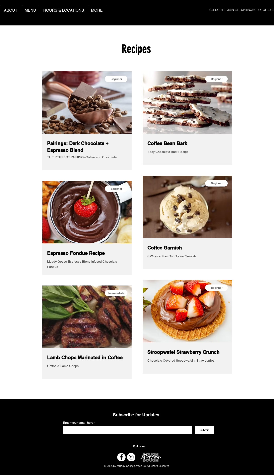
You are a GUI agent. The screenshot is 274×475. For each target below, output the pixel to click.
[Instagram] (131, 457)
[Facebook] (121, 457)
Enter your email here (78, 422)
